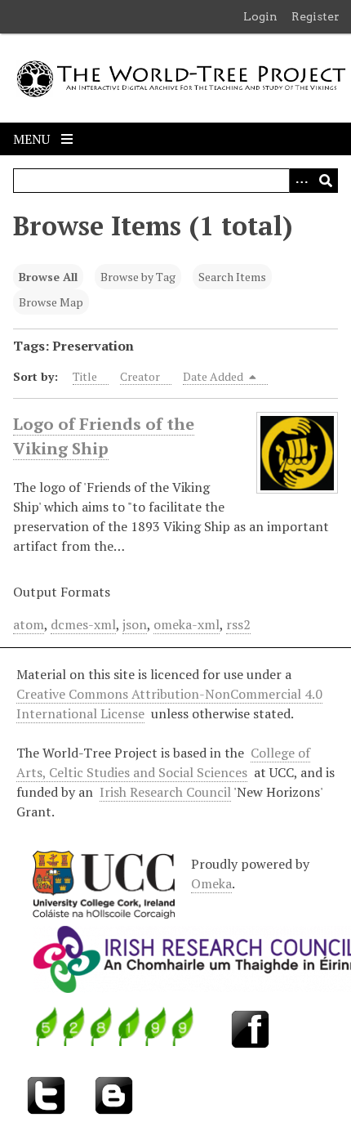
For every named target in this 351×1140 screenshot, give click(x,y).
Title (85, 376)
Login (260, 16)
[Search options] (301, 180)
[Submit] (325, 180)
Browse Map (51, 302)
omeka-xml (186, 624)
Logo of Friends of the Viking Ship (103, 436)
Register (315, 16)
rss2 (238, 624)
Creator (140, 376)
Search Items (232, 276)
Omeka (211, 883)
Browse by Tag (138, 276)
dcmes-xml (83, 624)
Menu (33, 139)
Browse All (48, 276)
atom (28, 624)
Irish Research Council (165, 792)
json (134, 624)
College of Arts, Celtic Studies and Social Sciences (163, 762)
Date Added (214, 376)
